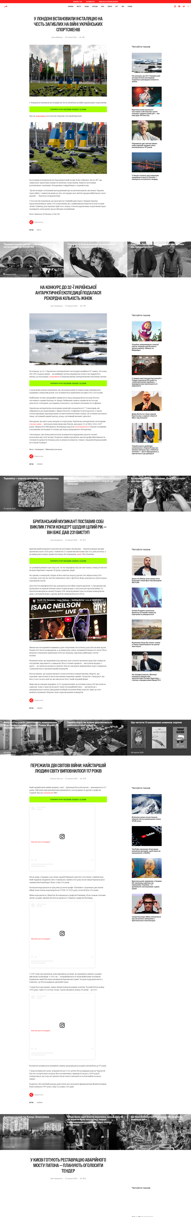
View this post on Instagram (40, 842)
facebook (75, 109)
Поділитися (38, 222)
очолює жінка (35, 424)
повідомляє (48, 793)
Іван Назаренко (57, 306)
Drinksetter (77, 1)
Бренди (95, 6)
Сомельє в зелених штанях (108, 1)
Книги (110, 6)
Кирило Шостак (56, 778)
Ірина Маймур (57, 37)
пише (79, 554)
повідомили (54, 376)
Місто (79, 6)
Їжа (123, 6)
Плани (130, 6)
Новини (70, 6)
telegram (82, 109)
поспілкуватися (82, 427)
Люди (87, 6)
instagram (67, 109)
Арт (116, 6)
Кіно (102, 6)
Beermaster (90, 1)
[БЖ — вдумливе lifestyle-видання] (15, 6)
